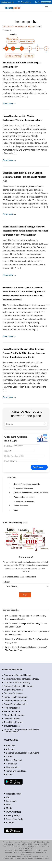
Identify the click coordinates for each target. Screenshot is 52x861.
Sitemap (10, 822)
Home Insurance (12, 708)
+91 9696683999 (44, 2)
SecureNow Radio (14, 819)
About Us (10, 745)
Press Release (27, 41)
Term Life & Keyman (13, 722)
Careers (10, 756)
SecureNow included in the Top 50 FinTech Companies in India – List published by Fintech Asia (24, 177)
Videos (9, 774)
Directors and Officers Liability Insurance (31, 493)
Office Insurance (11, 718)
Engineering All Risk (13, 689)
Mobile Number (11, 456)
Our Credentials (13, 812)
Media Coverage (13, 55)
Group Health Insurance (23, 488)
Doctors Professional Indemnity (27, 484)
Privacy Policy (13, 815)
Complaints (11, 763)
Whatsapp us (8, 2)
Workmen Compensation (24, 497)
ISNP (8, 804)
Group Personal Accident (24, 501)
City (6, 451)
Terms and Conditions (16, 771)
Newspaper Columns (12, 40)
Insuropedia (11, 801)
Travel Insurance (12, 726)
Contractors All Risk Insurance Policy (21, 679)
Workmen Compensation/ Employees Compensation (21, 730)
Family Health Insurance (15, 697)
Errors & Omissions (13, 693)
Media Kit (29, 55)
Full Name (8, 446)
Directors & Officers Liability (17, 682)
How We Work (13, 767)
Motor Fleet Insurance (14, 715)
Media (9, 808)
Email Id (8, 461)
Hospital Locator (13, 794)
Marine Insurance (21, 506)
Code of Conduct (14, 760)
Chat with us (26, 2)
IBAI (8, 797)
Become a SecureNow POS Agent (22, 753)
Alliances (10, 749)
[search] (45, 424)
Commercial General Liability (17, 675)
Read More (9, 103)
